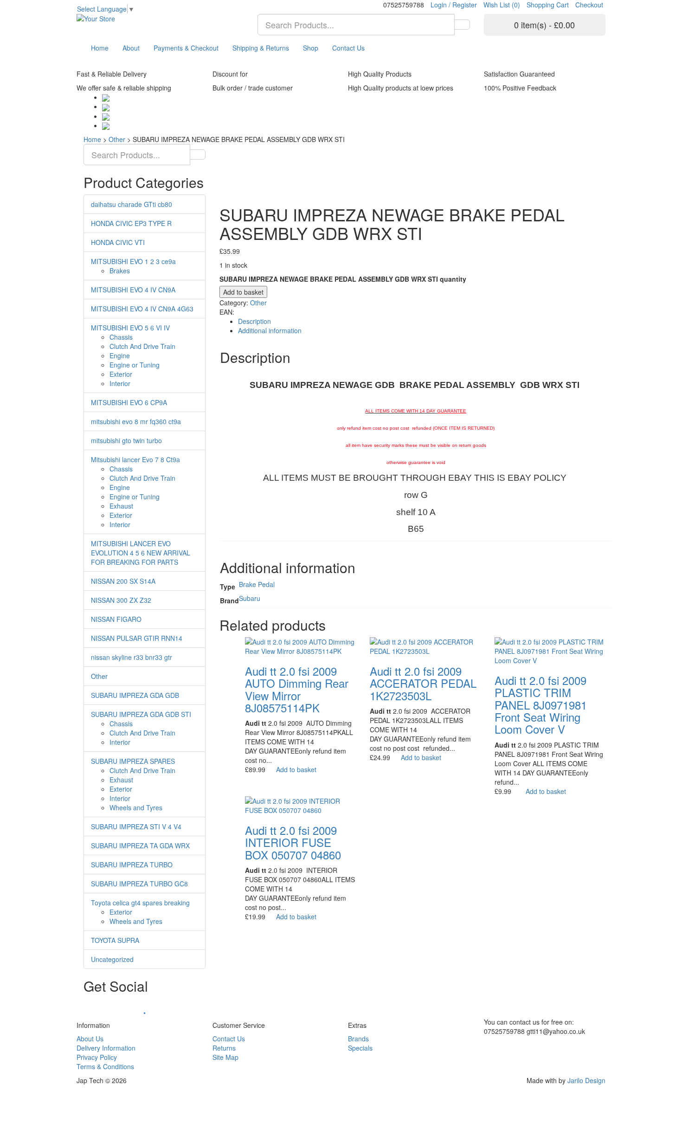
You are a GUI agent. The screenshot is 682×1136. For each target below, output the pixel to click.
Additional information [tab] (270, 330)
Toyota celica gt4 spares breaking (140, 902)
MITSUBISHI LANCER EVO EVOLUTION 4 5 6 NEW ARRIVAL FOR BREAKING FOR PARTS (140, 553)
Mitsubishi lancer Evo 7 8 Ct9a (135, 459)
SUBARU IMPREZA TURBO (132, 864)
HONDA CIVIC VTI (118, 242)
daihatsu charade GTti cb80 (131, 204)
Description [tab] (254, 321)
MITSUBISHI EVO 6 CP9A (129, 402)
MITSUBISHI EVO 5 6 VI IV (130, 327)
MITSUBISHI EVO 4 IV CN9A (133, 289)
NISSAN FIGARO (116, 619)
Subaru (249, 598)
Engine (119, 355)
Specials (360, 1047)
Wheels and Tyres (135, 807)
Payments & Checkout (186, 47)
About (131, 47)
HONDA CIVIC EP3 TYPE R (131, 223)
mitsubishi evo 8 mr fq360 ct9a (136, 421)
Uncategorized (112, 959)
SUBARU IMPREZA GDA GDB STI (141, 714)
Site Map (225, 1057)
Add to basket (243, 292)
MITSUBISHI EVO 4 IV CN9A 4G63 (142, 308)
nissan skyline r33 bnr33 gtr (131, 657)
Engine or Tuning (134, 364)
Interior (119, 383)
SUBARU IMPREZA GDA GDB (135, 695)
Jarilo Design (586, 1080)
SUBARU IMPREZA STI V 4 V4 (136, 826)
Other (117, 139)
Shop (310, 47)
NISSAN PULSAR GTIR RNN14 (136, 638)
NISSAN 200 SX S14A (123, 581)
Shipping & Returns (260, 47)
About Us (90, 1038)
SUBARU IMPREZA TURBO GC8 (139, 883)
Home (100, 47)
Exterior (120, 374)
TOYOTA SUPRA (115, 940)
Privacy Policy (97, 1057)
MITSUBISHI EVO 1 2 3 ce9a (133, 261)
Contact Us (348, 47)
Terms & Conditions (105, 1066)
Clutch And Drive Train (142, 346)
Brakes (119, 270)
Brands (358, 1038)
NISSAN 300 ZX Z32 (121, 600)
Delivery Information (106, 1047)
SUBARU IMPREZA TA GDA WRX (140, 845)
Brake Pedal (257, 584)
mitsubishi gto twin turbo (126, 440)
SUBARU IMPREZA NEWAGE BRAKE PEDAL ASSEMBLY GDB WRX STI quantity (342, 279)
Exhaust (121, 505)
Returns (224, 1047)
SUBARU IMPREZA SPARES (133, 761)
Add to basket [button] (296, 769)
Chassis (121, 337)
